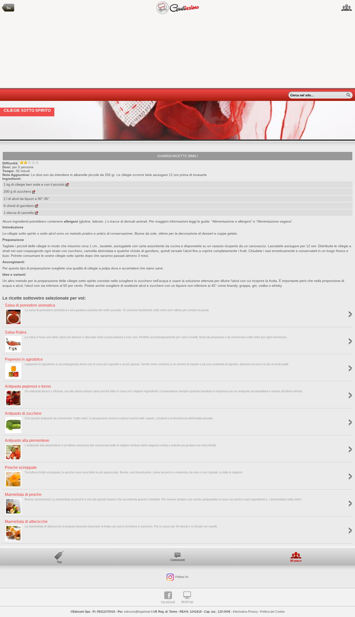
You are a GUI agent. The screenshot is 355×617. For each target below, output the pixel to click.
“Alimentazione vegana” (274, 221)
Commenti (177, 560)
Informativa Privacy (245, 611)
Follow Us (181, 577)
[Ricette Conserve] (8, 8)
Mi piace (296, 560)
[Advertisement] (177, 51)
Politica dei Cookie (272, 611)
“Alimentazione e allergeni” (231, 221)
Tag (59, 562)
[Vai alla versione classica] (187, 605)
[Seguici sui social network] (346, 7)
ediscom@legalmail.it (138, 611)
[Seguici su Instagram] (170, 577)
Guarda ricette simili (177, 156)
